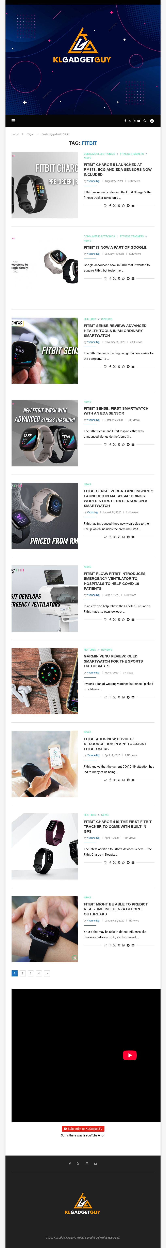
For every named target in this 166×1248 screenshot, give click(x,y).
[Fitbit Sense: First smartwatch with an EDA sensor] (45, 433)
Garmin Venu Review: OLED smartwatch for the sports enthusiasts (113, 661)
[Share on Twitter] (114, 205)
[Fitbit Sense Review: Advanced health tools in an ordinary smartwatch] (45, 351)
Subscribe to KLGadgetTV (85, 1129)
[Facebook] (125, 121)
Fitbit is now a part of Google (115, 247)
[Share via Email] (133, 205)
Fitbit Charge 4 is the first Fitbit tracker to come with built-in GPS (118, 827)
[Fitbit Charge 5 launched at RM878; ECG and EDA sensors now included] (45, 185)
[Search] (145, 121)
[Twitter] (129, 121)
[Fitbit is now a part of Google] (45, 268)
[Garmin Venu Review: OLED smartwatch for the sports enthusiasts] (45, 681)
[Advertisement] (83, 103)
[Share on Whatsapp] (123, 205)
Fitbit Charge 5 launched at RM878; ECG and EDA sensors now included (118, 170)
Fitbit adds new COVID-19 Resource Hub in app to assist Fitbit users (115, 744)
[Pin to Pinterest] (119, 205)
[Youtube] (138, 121)
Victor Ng (92, 512)
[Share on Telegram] (128, 205)
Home (15, 134)
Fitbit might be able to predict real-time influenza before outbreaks (116, 909)
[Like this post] (105, 205)
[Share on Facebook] (110, 205)
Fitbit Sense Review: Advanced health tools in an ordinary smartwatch (115, 331)
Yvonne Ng (93, 181)
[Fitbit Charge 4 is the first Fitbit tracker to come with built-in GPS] (45, 846)
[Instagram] (134, 121)
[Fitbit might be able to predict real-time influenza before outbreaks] (45, 929)
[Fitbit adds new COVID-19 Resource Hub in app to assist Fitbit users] (45, 764)
